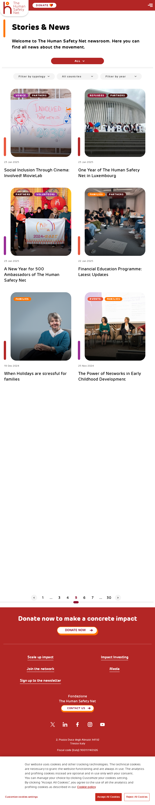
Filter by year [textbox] (115, 76)
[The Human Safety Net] (14, 7)
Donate (42, 5)
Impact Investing (114, 657)
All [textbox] (77, 61)
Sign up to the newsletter (40, 681)
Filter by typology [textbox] (32, 76)
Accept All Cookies (108, 796)
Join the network (40, 669)
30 (109, 598)
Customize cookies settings (21, 796)
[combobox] (77, 61)
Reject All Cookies (136, 796)
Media (114, 669)
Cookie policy (86, 787)
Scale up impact (40, 657)
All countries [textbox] (71, 76)
